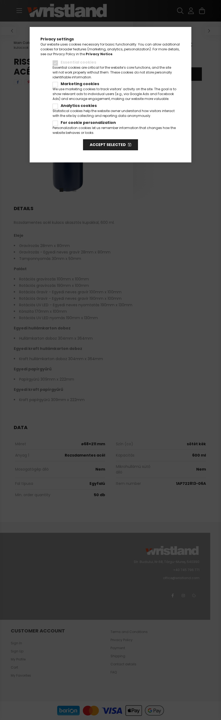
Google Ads (139, 94)
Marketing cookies (80, 83)
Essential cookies (78, 62)
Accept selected (108, 144)
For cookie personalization (88, 122)
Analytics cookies (79, 105)
